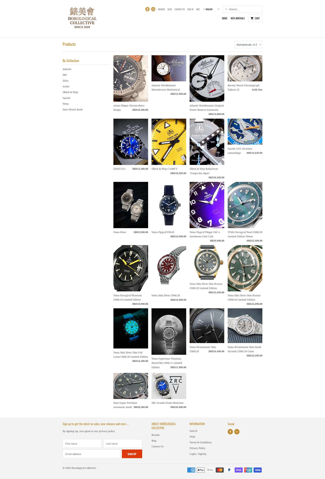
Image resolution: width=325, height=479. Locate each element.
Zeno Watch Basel (72, 109)
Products (69, 44)
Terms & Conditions (201, 442)
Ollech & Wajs (70, 92)
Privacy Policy (197, 448)
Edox (65, 80)
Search (193, 430)
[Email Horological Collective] (153, 9)
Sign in (190, 9)
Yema (66, 103)
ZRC (65, 74)
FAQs (192, 436)
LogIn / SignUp (198, 453)
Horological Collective (83, 468)
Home (224, 18)
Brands (161, 9)
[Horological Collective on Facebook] (147, 9)
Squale (66, 97)
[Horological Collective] (82, 19)
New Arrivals (238, 18)
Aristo (66, 86)
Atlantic (67, 69)
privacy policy (107, 431)
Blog (170, 9)
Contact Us (180, 9)
